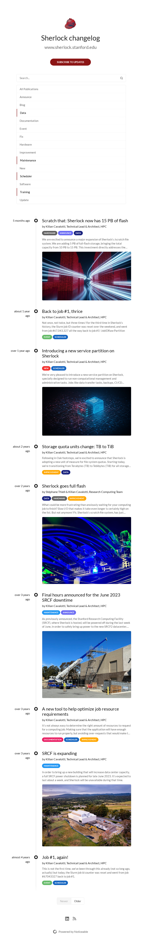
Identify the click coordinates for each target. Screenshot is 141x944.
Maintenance (28, 160)
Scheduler (26, 176)
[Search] (121, 78)
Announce (26, 97)
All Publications (29, 89)
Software (25, 184)
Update (24, 200)
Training (25, 192)
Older (77, 901)
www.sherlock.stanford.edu (70, 47)
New (22, 168)
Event (23, 128)
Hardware (26, 144)
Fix (21, 136)
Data (23, 112)
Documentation (29, 120)
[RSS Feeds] (74, 918)
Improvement (28, 152)
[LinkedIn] (69, 918)
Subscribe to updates (70, 62)
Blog (22, 105)
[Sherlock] (70, 24)
